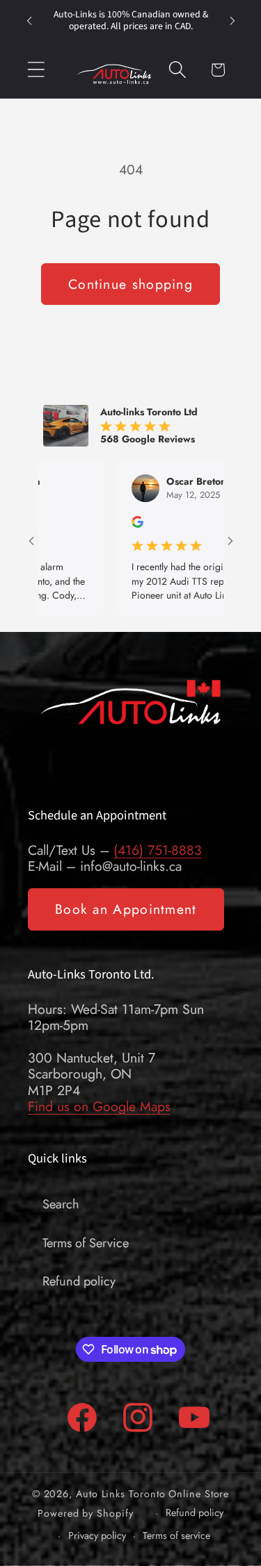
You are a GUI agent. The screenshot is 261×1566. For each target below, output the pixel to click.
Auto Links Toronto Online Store (152, 1494)
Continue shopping (130, 284)
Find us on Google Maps (99, 1106)
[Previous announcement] (29, 21)
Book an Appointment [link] (126, 909)
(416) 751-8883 (157, 850)
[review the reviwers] (113, 524)
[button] (36, 70)
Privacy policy (97, 1535)
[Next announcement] (232, 21)
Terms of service (176, 1535)
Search (60, 1204)
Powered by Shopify (85, 1512)
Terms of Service (85, 1243)
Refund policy (79, 1281)
